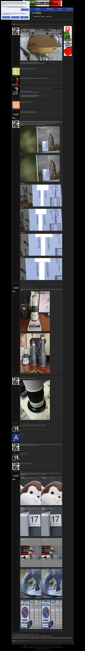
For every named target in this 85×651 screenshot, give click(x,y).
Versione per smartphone (24, 647)
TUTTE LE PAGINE (18, 24)
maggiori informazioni (5, 4)
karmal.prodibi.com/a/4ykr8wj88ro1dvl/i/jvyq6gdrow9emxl (28, 112)
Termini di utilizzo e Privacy (38, 647)
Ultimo (16, 100)
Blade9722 (15, 423)
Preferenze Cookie (44, 647)
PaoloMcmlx (16, 76)
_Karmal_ (15, 110)
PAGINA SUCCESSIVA (25, 24)
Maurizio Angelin (15, 86)
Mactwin (16, 26)
